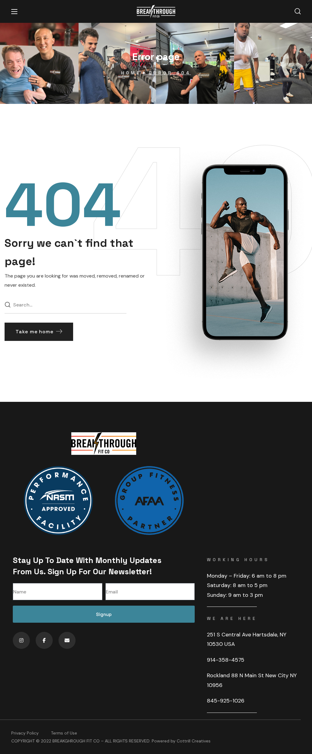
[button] (298, 11)
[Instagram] (21, 640)
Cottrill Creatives (194, 741)
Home (131, 73)
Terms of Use (64, 733)
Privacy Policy (25, 733)
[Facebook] (44, 640)
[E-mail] (67, 640)
